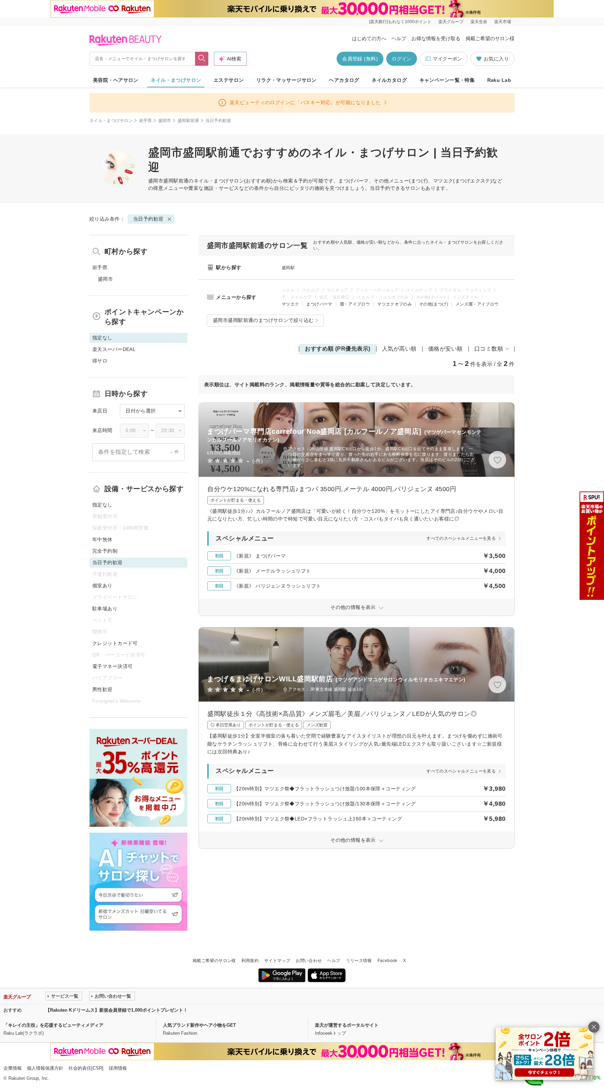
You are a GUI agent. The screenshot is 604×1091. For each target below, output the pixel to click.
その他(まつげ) (433, 304)
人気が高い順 (399, 349)
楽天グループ (450, 21)
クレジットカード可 (115, 643)
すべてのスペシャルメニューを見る (461, 538)
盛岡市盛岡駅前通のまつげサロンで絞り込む (263, 320)
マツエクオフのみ (394, 304)
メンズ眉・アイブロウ (477, 304)
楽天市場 (502, 21)
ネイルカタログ (389, 80)
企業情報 (12, 1068)
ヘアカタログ (344, 80)
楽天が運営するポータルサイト (347, 1025)
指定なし (102, 505)
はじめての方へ (369, 38)
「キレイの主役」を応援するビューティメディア (53, 1025)
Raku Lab (499, 80)
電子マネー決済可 (112, 666)
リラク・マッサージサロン (286, 80)
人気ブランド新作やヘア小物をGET (199, 1025)
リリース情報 (359, 960)
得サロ (99, 361)
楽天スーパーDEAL (114, 349)
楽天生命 (478, 21)
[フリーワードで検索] (202, 59)
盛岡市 (164, 120)
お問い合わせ (309, 960)
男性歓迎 (102, 689)
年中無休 (102, 539)
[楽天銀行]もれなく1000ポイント (400, 21)
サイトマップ (277, 960)
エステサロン (229, 80)
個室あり (102, 585)
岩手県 (145, 120)
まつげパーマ (319, 304)
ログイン (401, 59)
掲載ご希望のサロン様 (490, 38)
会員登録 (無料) (360, 59)
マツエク (290, 304)
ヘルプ (398, 38)
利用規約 (250, 960)
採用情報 (118, 1068)
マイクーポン (447, 59)
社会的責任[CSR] (86, 1068)
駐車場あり (104, 608)
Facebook (387, 960)
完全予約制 (104, 551)
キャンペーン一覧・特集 (447, 80)
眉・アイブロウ (355, 304)
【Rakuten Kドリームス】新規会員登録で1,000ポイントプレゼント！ (116, 1010)
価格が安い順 (445, 349)
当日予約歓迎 (148, 219)
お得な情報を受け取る (435, 38)
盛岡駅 (288, 267)
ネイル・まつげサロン (176, 80)
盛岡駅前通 (188, 120)
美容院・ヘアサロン (115, 80)
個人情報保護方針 (45, 1068)
